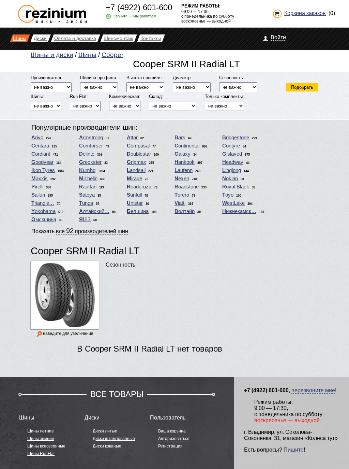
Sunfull (134, 195)
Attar (132, 137)
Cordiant (40, 154)
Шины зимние (40, 438)
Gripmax (136, 162)
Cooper (112, 54)
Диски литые (105, 431)
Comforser (91, 145)
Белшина (138, 211)
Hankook (184, 162)
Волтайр (184, 211)
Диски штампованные (114, 438)
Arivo (37, 137)
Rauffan (87, 186)
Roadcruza (139, 186)
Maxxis (39, 178)
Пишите (294, 450)
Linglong (231, 170)
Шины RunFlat (41, 453)
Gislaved (232, 154)
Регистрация (170, 446)
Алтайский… (94, 211)
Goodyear (42, 162)
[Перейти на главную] (52, 11)
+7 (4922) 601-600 (139, 7)
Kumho (87, 170)
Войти (278, 37)
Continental (186, 145)
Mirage (134, 178)
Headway (232, 162)
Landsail (136, 170)
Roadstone (186, 186)
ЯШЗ (85, 219)
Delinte (86, 154)
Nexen (181, 178)
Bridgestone (235, 137)
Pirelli (37, 186)
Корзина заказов (305, 13)
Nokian (230, 178)
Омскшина (43, 219)
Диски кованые (107, 446)
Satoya (87, 195)
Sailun (38, 195)
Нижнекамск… (239, 211)
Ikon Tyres (43, 170)
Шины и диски (52, 54)
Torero (181, 195)
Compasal (138, 145)
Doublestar (139, 154)
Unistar (135, 203)
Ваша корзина (172, 431)
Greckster (90, 162)
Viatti (179, 203)
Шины (87, 54)
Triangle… (42, 203)
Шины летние (40, 431)
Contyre (231, 145)
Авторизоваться (173, 438)
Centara (40, 145)
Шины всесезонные (46, 446)
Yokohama (43, 211)
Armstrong (91, 137)
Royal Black (235, 186)
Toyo (227, 195)
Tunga (86, 203)
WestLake (233, 203)
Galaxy (182, 154)
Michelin (88, 178)
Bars (179, 137)
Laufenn (183, 170)
